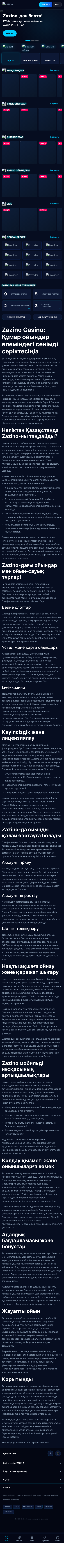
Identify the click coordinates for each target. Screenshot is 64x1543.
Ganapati (28, 1495)
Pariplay (54, 1495)
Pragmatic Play (9, 1495)
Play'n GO (37, 1495)
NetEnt (20, 1495)
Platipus (6, 1499)
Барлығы (54, 70)
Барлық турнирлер (47, 317)
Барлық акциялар (16, 317)
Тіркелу (45, 4)
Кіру (57, 4)
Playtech (46, 1495)
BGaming (15, 1499)
